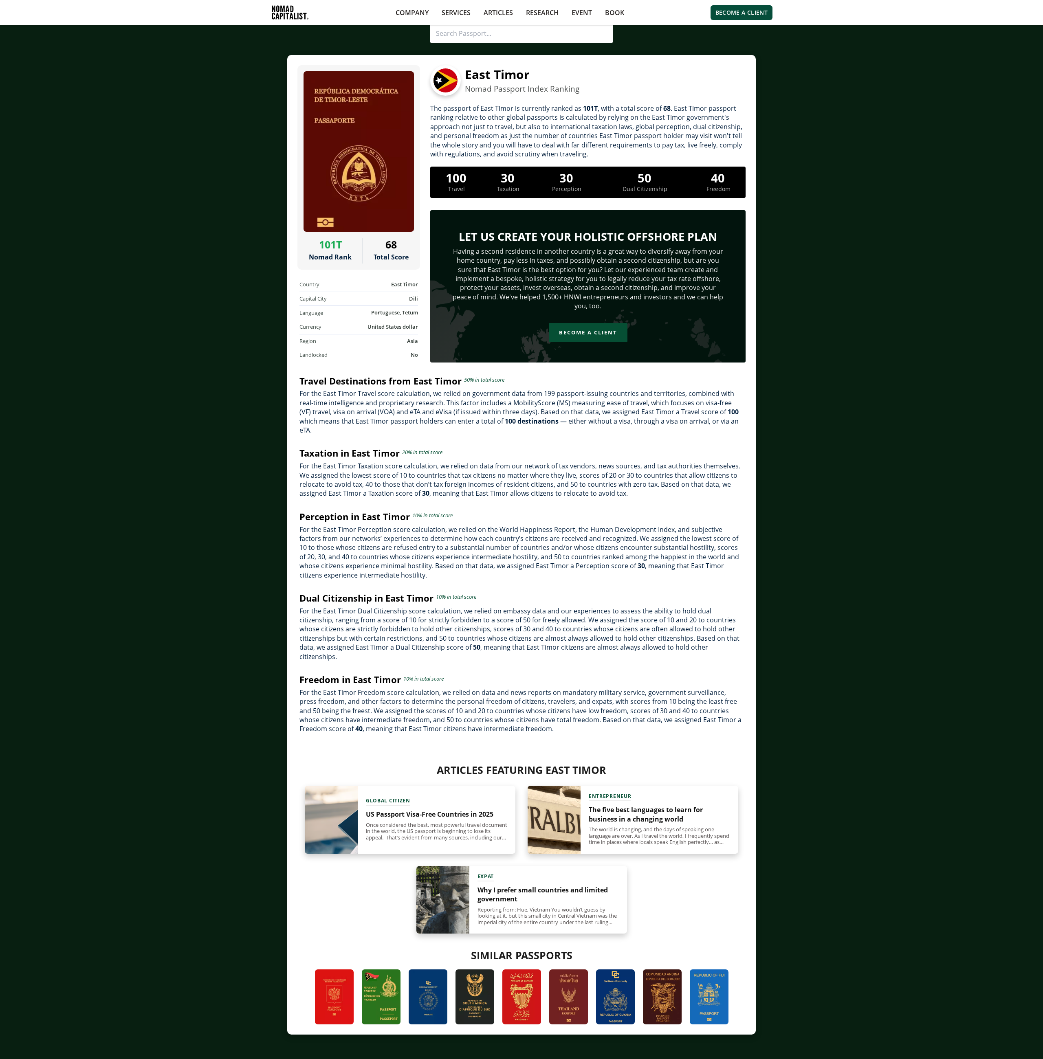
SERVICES (456, 12)
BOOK (614, 12)
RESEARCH (542, 12)
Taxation (508, 189)
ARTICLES (498, 12)
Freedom (718, 189)
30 (508, 178)
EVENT (582, 12)
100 (456, 178)
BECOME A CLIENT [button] (588, 332)
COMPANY (412, 12)
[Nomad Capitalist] (290, 12)
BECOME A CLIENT (741, 12)
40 (718, 178)
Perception (566, 189)
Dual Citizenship (645, 189)
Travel (456, 189)
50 (644, 178)
